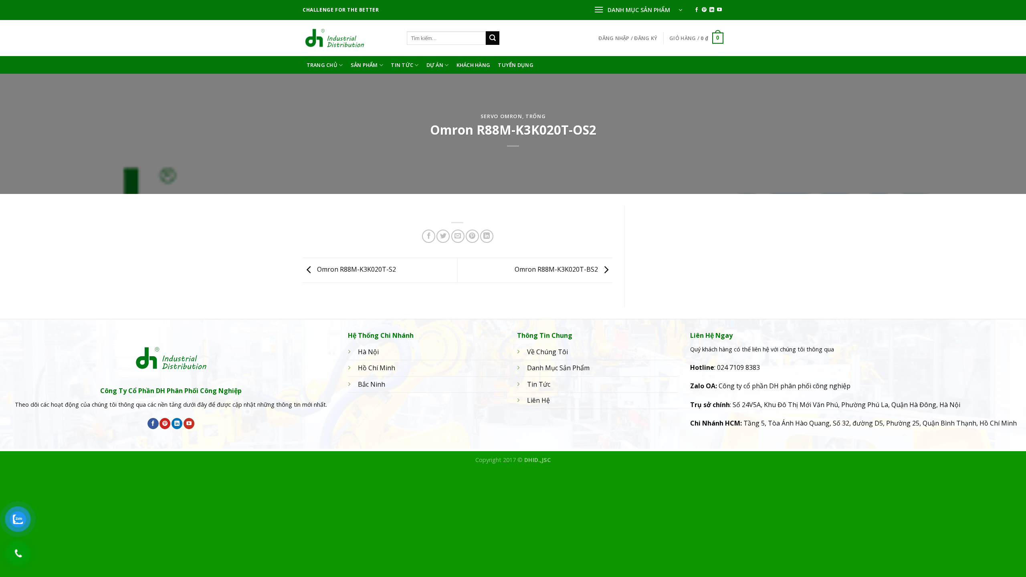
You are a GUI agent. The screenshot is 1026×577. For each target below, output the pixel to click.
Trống (535, 116)
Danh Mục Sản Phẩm (558, 367)
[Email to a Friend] (458, 236)
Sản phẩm (364, 65)
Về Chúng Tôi (547, 351)
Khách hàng (473, 65)
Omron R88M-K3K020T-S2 (355, 269)
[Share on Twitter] (443, 236)
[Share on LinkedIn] (486, 236)
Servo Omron (501, 116)
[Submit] (492, 38)
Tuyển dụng (515, 65)
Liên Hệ (538, 400)
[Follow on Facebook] (696, 10)
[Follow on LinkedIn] (711, 10)
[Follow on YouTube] (719, 10)
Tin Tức (402, 65)
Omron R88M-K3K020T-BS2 (557, 269)
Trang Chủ (322, 65)
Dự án (434, 65)
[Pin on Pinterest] (472, 236)
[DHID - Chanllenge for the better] (349, 38)
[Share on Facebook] (428, 236)
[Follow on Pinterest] (704, 10)
